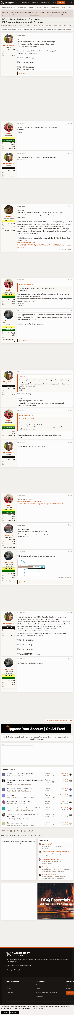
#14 (71, 659)
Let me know (34, 15)
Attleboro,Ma (11, 148)
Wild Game (45, 848)
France (13, 55)
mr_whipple (64, 775)
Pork (27, 819)
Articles (24, 2)
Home (8, 985)
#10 (71, 495)
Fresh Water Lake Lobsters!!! (51, 859)
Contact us (9, 992)
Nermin (9, 810)
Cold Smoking (55, 7)
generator (37, 25)
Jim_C (66, 796)
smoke (55, 25)
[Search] (71, 3)
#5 (71, 279)
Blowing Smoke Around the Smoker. (53, 871)
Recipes (38, 985)
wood (60, 25)
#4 (71, 206)
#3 (71, 153)
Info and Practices (26, 776)
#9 (71, 442)
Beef (24, 804)
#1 (71, 35)
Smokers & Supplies (43, 7)
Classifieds (39, 996)
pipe (43, 25)
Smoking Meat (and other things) (46, 992)
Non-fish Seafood (47, 863)
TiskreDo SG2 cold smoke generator (19, 774)
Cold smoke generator (14, 823)
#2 (71, 123)
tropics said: (22, 376)
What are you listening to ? (51, 874)
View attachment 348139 (26, 419)
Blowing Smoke (22, 7)
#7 (71, 371)
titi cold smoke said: (25, 284)
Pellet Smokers (26, 784)
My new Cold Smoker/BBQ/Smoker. (19, 789)
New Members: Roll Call (8, 7)
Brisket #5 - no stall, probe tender (18, 801)
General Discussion (29, 825)
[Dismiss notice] (71, 12)
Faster (9, 776)
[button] (28, 2)
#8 (71, 410)
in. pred (65, 781)
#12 (71, 552)
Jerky (63, 7)
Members (44, 2)
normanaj (65, 809)
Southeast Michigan (9, 547)
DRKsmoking (11, 819)
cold (27, 25)
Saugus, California (9, 230)
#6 (71, 310)
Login (67, 985)
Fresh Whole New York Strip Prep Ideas (55, 852)
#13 (71, 613)
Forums (8, 988)
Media (34, 2)
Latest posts (43, 840)
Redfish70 (10, 797)
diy (31, 25)
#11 (71, 525)
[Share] (68, 35)
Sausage (31, 7)
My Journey (11, 795)
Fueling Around (63, 803)
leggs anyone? (47, 844)
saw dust (48, 25)
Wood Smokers (26, 791)
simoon (9, 784)
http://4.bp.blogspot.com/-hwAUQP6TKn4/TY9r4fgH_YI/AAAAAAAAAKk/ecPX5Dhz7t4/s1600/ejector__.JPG (44, 245)
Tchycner (10, 804)
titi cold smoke (7, 25)
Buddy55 (10, 825)
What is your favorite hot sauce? (53, 867)
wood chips (67, 25)
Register (68, 988)
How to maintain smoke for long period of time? (23, 808)
